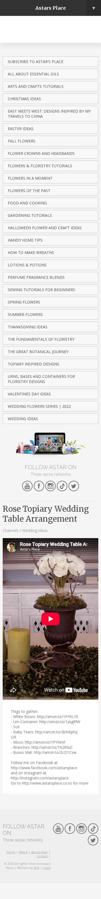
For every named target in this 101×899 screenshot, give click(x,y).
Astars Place (65, 8)
